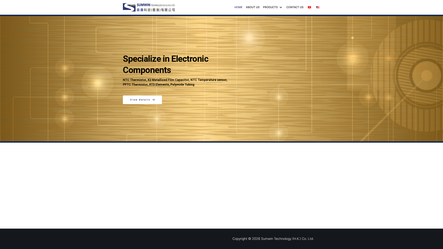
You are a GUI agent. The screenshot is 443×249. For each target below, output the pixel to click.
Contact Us (295, 7)
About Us (253, 7)
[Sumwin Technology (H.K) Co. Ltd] (150, 7)
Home (238, 7)
